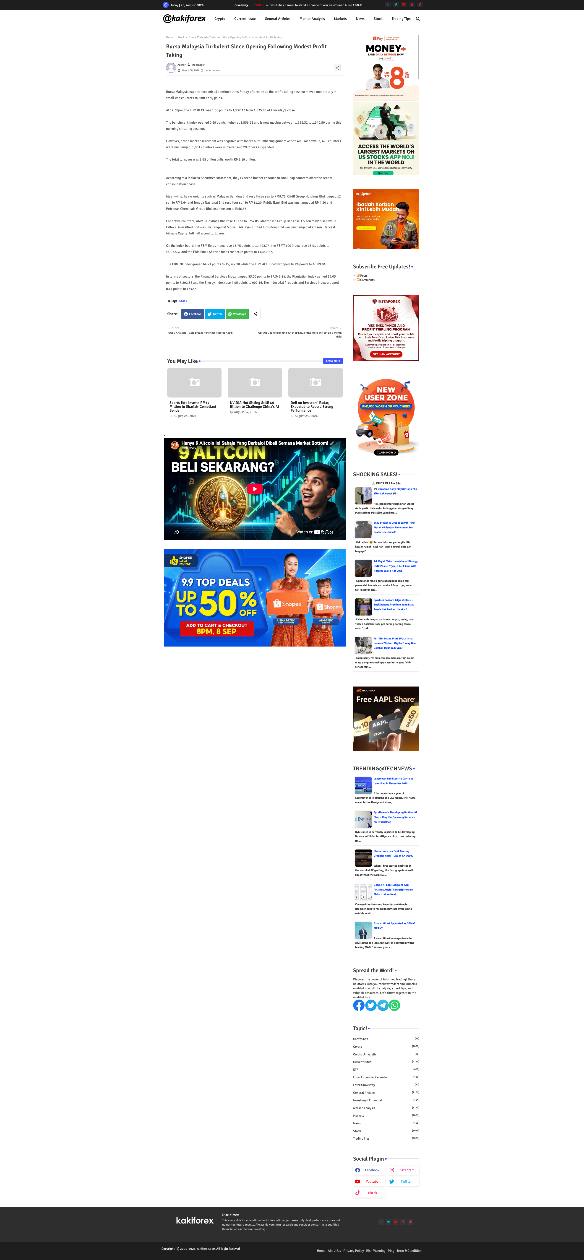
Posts (364, 276)
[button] (418, 18)
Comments (367, 280)
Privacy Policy (353, 1251)
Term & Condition (409, 1251)
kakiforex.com (206, 1249)
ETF (386, 1070)
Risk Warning (376, 1251)
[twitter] (396, 4)
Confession (386, 1039)
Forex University (386, 1085)
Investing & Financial (386, 1100)
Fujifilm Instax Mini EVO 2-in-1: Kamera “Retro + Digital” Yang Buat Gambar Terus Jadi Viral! (395, 643)
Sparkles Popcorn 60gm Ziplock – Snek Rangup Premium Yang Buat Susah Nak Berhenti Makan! (394, 604)
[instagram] (412, 4)
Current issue (245, 18)
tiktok (372, 1193)
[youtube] (404, 4)
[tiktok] (420, 4)
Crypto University (386, 1054)
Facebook (195, 314)
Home (170, 37)
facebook (372, 1170)
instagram (407, 1170)
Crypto (219, 18)
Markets (340, 18)
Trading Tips (401, 18)
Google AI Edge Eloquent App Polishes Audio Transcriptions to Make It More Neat (393, 889)
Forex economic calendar (386, 1077)
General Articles (277, 18)
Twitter (217, 314)
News (360, 18)
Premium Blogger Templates (180, 1253)
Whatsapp (239, 314)
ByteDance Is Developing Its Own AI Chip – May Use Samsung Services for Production (395, 817)
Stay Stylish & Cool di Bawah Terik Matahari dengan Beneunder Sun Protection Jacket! (394, 527)
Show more (333, 361)
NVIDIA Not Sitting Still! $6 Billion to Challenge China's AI (254, 405)
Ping (391, 1251)
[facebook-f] (388, 4)
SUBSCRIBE (257, 5)
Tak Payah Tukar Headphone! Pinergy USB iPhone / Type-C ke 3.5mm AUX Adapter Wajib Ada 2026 (396, 566)
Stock (378, 18)
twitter (406, 1181)
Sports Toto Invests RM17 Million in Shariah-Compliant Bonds (192, 407)
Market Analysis (312, 18)
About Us (334, 1251)
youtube (372, 1181)
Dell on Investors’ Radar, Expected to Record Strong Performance (312, 407)
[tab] (220, 18)
